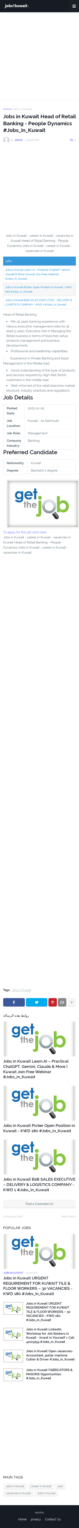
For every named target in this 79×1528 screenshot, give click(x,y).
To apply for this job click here (24, 532)
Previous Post (14, 1216)
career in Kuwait (41, 1486)
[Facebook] (14, 1002)
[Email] (62, 1002)
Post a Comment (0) (39, 1204)
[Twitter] (37, 1002)
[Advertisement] (39, 56)
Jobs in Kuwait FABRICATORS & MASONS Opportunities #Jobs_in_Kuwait (49, 1374)
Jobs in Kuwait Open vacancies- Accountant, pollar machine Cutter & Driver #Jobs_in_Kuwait (50, 1355)
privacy (36, 1519)
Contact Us (53, 1519)
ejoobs (39, 1512)
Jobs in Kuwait (23, 109)
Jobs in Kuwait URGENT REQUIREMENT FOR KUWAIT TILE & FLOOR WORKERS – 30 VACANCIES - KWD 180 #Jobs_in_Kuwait (37, 1286)
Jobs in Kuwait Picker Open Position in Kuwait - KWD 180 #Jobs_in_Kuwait (39, 1128)
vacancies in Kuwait (18, 1493)
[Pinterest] (52, 1002)
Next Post (68, 1216)
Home (7, 109)
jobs (60, 1486)
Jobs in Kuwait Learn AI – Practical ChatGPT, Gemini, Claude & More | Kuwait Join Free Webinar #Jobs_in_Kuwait (38, 274)
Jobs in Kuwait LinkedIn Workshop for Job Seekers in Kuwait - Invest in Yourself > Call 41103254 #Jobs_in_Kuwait (50, 1335)
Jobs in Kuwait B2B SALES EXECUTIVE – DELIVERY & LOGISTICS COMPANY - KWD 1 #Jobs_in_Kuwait (39, 1184)
